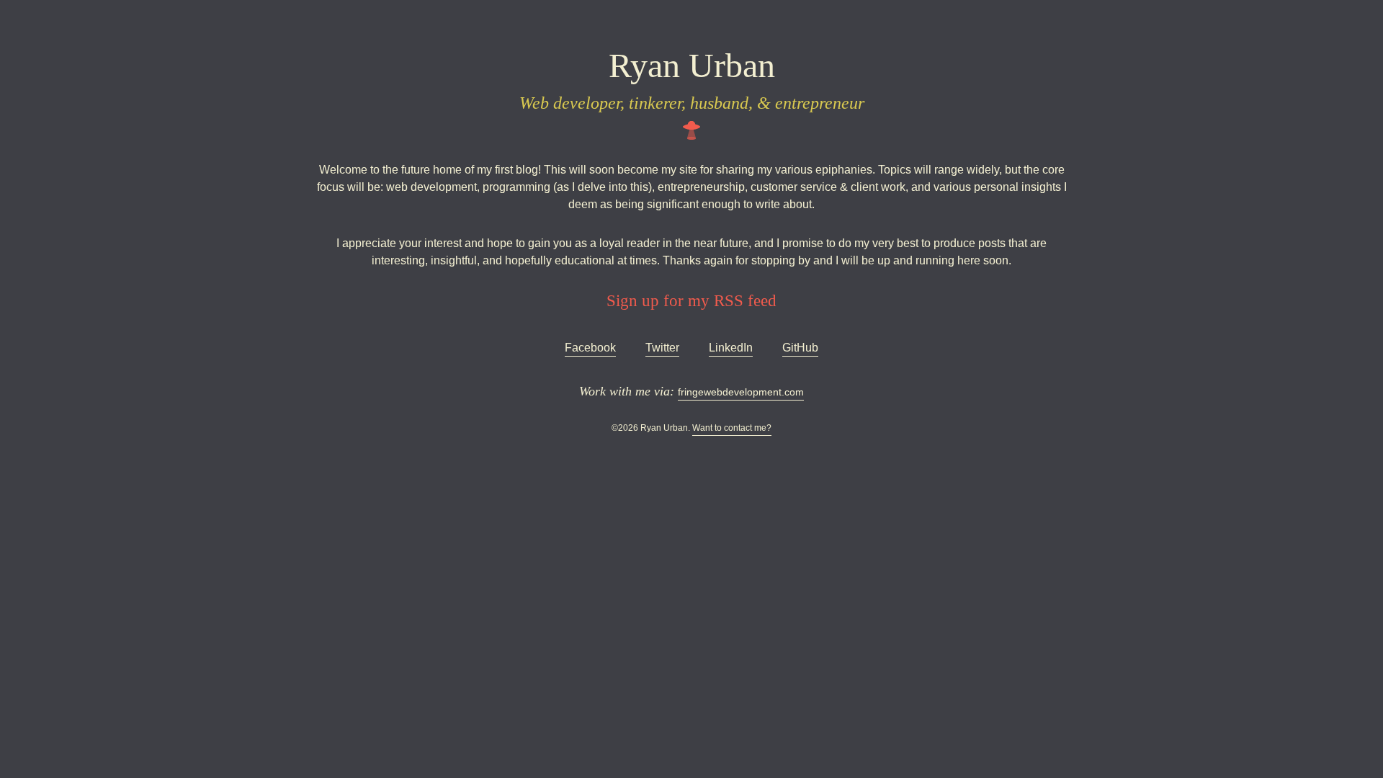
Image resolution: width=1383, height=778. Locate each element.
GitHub (800, 347)
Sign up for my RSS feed (691, 300)
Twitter (662, 347)
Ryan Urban (692, 65)
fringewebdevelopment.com (741, 392)
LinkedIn (731, 347)
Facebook (590, 347)
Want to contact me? (731, 428)
